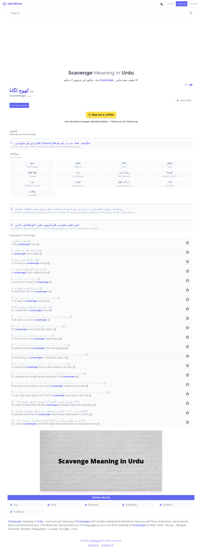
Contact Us (107, 545)
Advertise (93, 545)
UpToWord (95, 540)
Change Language (19, 105)
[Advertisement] (101, 42)
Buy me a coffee (103, 114)
